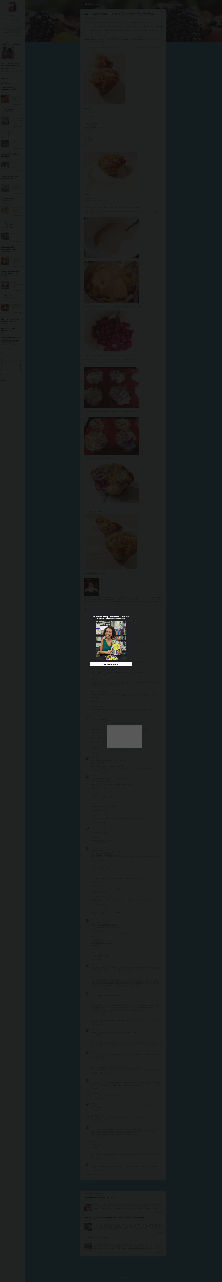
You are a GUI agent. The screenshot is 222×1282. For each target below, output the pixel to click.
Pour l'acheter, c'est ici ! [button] (111, 664)
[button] (133, 614)
